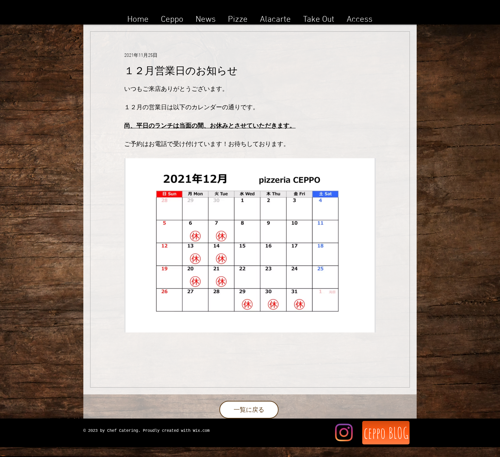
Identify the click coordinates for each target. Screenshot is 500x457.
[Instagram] (344, 432)
